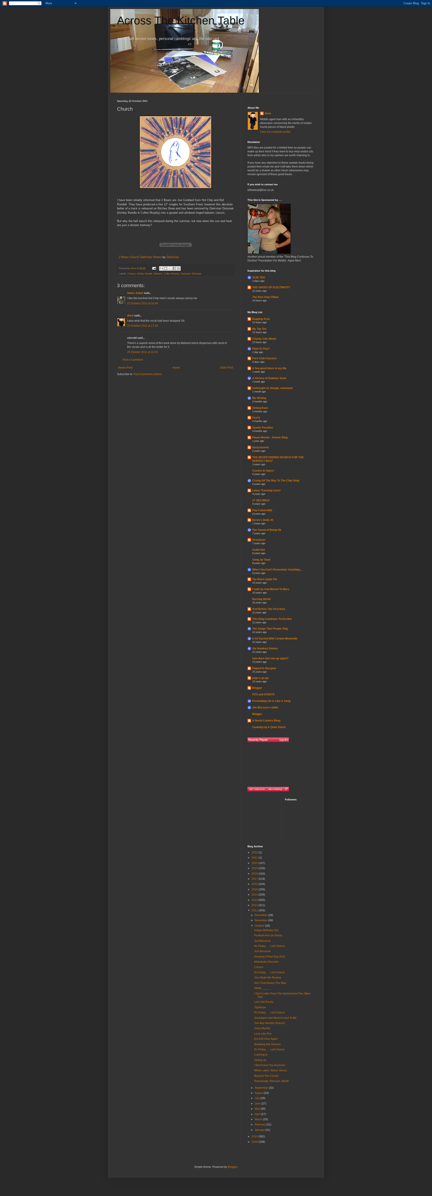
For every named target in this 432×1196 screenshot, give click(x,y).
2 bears (131, 273)
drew (130, 315)
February (260, 1124)
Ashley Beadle (144, 273)
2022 (255, 852)
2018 (255, 873)
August (259, 1093)
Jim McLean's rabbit (265, 707)
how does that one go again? (270, 658)
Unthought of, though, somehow (272, 388)
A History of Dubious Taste (269, 378)
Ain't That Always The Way (270, 983)
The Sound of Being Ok (266, 530)
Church (258, 967)
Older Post (226, 367)
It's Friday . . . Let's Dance (269, 946)
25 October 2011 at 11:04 (142, 352)
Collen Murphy (171, 273)
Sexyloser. (259, 539)
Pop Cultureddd (262, 510)
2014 (255, 894)
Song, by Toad (261, 559)
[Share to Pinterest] (178, 268)
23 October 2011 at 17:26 (142, 325)
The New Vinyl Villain (265, 297)
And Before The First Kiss (268, 609)
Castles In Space (263, 470)
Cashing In (261, 1054)
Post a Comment (133, 359)
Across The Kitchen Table (181, 20)
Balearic (158, 273)
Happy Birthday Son (266, 930)
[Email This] (161, 268)
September (262, 1087)
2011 (255, 910)
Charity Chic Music (264, 338)
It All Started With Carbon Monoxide (274, 638)
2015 (255, 889)
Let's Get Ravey (263, 1002)
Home (176, 367)
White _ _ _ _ (262, 988)
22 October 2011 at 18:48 (142, 303)
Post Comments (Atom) (148, 374)
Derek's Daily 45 (262, 520)
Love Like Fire (263, 1033)
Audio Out (258, 549)
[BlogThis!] (165, 268)
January (260, 1130)
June (258, 1103)
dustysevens (260, 447)
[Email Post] (154, 268)
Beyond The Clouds (266, 1075)
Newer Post (125, 367)
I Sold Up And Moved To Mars (270, 589)
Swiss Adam (135, 293)
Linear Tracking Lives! (266, 490)
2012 (255, 905)
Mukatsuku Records (266, 961)
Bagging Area (261, 319)
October (260, 925)
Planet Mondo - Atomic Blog (270, 437)
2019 (255, 868)
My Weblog (259, 398)
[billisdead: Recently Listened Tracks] (268, 740)
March (259, 1119)
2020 (255, 863)
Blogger (257, 688)
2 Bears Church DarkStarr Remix (140, 257)
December (261, 915)
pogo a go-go (260, 678)
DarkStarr (172, 257)
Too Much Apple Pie (264, 579)
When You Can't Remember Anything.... (277, 569)
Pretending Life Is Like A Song (271, 701)
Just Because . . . (264, 940)
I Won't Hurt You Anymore (269, 1065)
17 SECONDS (261, 500)
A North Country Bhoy (266, 720)
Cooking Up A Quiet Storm (269, 727)
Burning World (261, 599)
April (258, 1114)
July (257, 1098)
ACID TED (258, 277)
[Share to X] (170, 268)
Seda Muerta (262, 1028)
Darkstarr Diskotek (191, 273)
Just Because (262, 951)
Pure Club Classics (264, 358)
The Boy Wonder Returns (269, 1023)
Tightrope (260, 1007)
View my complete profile (275, 131)
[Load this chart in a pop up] (286, 789)
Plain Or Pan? (261, 348)
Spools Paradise (262, 427)
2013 (255, 900)
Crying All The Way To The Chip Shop (275, 480)
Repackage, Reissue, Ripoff (271, 1081)
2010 (255, 1136)
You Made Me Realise (267, 977)
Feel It (256, 417)
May (258, 1108)
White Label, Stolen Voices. (271, 1070)
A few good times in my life (269, 368)
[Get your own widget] (257, 789)
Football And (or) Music (268, 935)
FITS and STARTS (263, 694)
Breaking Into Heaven (267, 1044)
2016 (255, 884)
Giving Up (260, 1060)
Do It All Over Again (266, 1038)
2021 (255, 857)
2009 (255, 1141)
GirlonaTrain (260, 408)
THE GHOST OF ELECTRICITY (271, 287)
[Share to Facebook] (174, 268)
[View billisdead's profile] (275, 789)
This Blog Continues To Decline (272, 619)
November (261, 920)
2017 (255, 878)
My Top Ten (259, 328)
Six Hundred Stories (265, 648)
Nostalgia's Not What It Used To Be (275, 1018)
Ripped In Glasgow (264, 668)
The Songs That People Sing (270, 628)
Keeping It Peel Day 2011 (269, 956)
